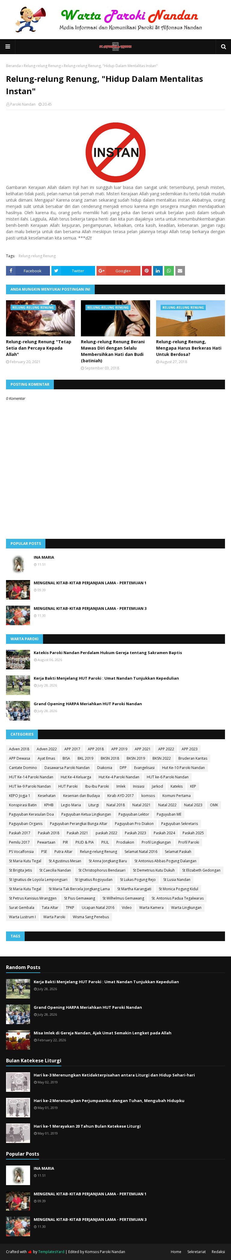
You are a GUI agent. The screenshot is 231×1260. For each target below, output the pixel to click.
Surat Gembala (21, 907)
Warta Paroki (54, 916)
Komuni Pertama (176, 795)
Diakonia (104, 767)
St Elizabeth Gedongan (201, 870)
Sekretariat (196, 1251)
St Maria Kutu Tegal (25, 860)
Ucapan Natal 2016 (98, 907)
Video (127, 907)
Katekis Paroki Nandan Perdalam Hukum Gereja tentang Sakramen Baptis (108, 652)
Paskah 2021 (77, 832)
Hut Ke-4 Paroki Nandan (119, 777)
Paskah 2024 (164, 832)
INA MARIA (44, 557)
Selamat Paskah (178, 851)
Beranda (13, 65)
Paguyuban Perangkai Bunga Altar (78, 823)
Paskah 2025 (193, 832)
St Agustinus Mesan (65, 860)
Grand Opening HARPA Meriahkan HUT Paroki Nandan (88, 703)
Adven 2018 (19, 749)
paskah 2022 (106, 832)
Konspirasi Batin (23, 805)
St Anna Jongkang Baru (108, 860)
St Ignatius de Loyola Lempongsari (38, 879)
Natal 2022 (167, 805)
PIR (65, 842)
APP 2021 (143, 749)
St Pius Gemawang (79, 898)
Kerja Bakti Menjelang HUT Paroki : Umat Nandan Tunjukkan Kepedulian (106, 678)
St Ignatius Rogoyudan (93, 879)
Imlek (120, 786)
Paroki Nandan (22, 104)
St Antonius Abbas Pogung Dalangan (165, 860)
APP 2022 (166, 749)
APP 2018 (96, 749)
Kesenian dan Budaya (81, 795)
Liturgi (93, 805)
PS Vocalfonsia (21, 851)
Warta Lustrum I (22, 916)
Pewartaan (46, 842)
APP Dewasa (19, 758)
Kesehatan (47, 795)
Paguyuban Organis (25, 823)
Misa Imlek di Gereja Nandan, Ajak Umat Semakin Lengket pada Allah (102, 1033)
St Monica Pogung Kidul (178, 888)
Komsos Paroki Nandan (105, 1251)
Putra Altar (63, 851)
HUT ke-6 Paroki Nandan (168, 777)
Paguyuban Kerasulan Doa (31, 814)
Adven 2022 (47, 749)
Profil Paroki (188, 842)
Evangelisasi (144, 767)
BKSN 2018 (110, 758)
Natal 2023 (193, 805)
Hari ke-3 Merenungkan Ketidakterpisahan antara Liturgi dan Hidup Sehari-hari (114, 1075)
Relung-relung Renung (42, 65)
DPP (123, 767)
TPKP (70, 907)
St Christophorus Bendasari (102, 870)
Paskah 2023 (135, 832)
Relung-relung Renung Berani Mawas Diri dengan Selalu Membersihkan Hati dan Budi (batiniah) (113, 351)
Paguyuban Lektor (134, 814)
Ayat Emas (46, 758)
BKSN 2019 (136, 758)
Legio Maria (71, 805)
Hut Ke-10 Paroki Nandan (183, 767)
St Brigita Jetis (20, 870)
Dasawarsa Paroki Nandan (67, 767)
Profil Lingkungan (156, 842)
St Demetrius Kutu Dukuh (154, 870)
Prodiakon (125, 842)
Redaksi (218, 1251)
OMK (214, 805)
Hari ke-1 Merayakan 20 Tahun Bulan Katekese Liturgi (87, 1126)
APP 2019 (119, 749)
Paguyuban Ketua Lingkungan (86, 814)
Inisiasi (138, 786)
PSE (44, 851)
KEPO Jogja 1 (19, 795)
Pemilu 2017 (19, 842)
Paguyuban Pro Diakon (134, 823)
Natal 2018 (115, 805)
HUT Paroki (68, 786)
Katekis (177, 786)
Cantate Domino (23, 767)
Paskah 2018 (48, 832)
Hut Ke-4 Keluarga (76, 777)
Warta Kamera (151, 907)
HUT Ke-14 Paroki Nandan (31, 777)
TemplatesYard (51, 1251)
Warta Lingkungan (186, 907)
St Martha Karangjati (134, 888)
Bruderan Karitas (192, 758)
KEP (193, 786)
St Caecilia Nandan (55, 870)
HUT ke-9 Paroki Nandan (30, 786)
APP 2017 (72, 749)
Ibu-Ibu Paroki (97, 786)
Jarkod (157, 786)
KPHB (49, 805)
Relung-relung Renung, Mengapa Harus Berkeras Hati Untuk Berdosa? (188, 348)
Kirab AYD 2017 (120, 795)
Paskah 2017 (19, 832)
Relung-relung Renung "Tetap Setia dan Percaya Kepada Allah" (38, 348)
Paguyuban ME (169, 814)
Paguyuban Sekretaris (179, 823)
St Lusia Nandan (176, 879)
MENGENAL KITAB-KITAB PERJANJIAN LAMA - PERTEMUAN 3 (90, 608)
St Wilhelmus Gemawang (123, 898)
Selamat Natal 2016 (141, 851)
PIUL (105, 842)
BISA (66, 758)
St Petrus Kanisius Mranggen (33, 898)
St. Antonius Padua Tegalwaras (178, 898)
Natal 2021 (141, 805)
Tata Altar (50, 907)
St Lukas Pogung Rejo (138, 879)
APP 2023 (190, 749)
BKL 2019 (85, 758)
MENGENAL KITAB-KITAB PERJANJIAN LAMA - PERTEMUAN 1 (90, 582)
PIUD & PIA (84, 842)
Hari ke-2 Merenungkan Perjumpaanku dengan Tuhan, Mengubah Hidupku (109, 1100)
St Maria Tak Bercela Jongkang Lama (79, 888)
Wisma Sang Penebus (91, 916)
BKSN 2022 (161, 758)
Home (176, 1251)
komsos (148, 795)
